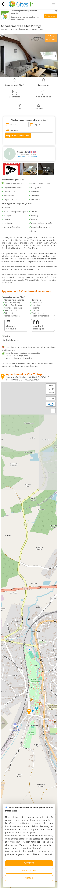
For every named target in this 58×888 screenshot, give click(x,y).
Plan (51, 385)
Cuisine (6, 336)
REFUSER (29, 878)
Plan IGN (51, 389)
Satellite (51, 393)
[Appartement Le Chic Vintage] (29, 76)
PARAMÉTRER (29, 870)
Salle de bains (9, 340)
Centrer (51, 398)
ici (51, 854)
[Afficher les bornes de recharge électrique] (51, 404)
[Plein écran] (53, 410)
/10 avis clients (51, 37)
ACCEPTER (29, 863)
